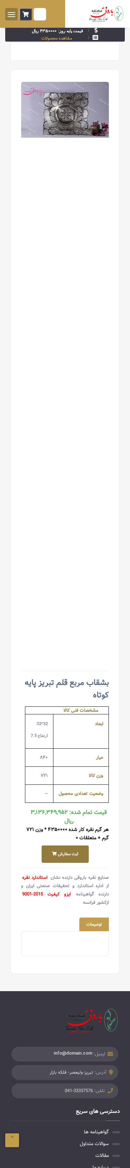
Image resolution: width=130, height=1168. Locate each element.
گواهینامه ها (96, 1132)
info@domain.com (73, 1053)
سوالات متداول (94, 1144)
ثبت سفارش (67, 854)
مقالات (102, 1155)
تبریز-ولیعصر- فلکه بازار (71, 1072)
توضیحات (94, 924)
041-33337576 (79, 1090)
